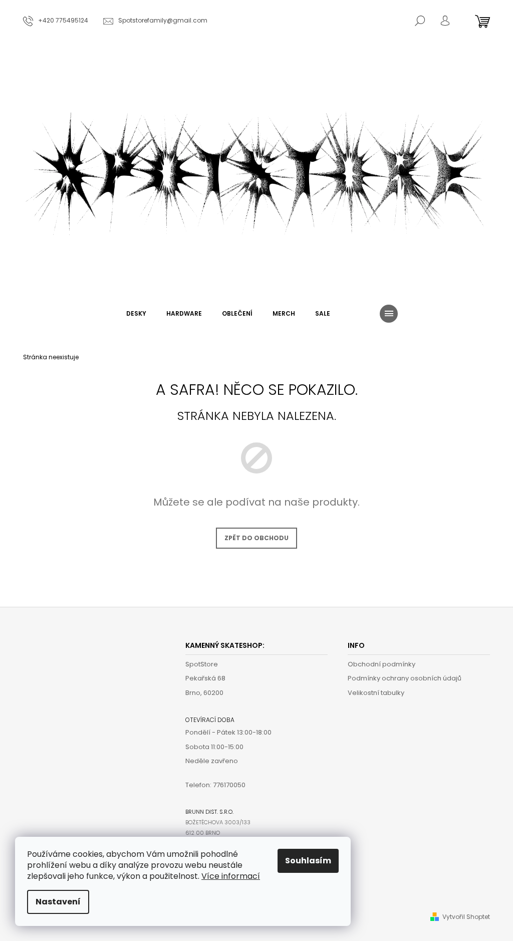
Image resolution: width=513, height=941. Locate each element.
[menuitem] (136, 314)
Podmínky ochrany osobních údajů (404, 678)
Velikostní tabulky (376, 692)
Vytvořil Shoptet (466, 916)
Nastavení (58, 901)
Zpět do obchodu (256, 538)
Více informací (230, 876)
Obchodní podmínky (381, 664)
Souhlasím (308, 860)
